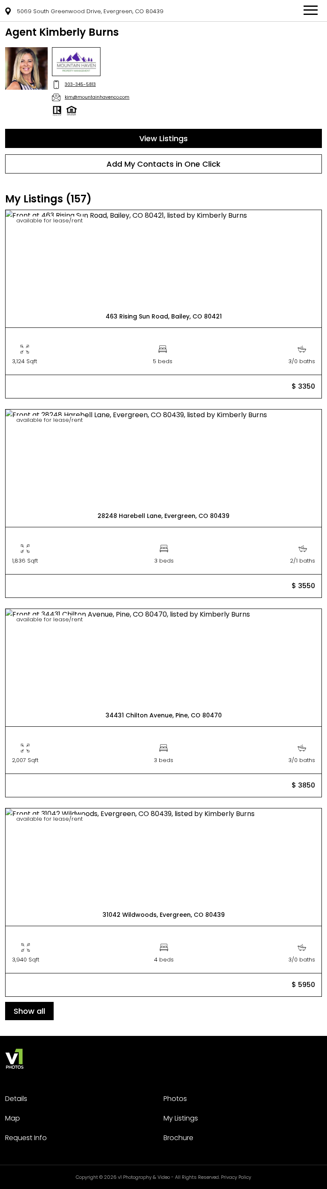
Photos (175, 1099)
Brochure (178, 1138)
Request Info (26, 1138)
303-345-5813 (80, 84)
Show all (29, 1011)
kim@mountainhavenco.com (97, 97)
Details (16, 1099)
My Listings (181, 1118)
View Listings (163, 138)
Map (12, 1118)
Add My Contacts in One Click (163, 164)
